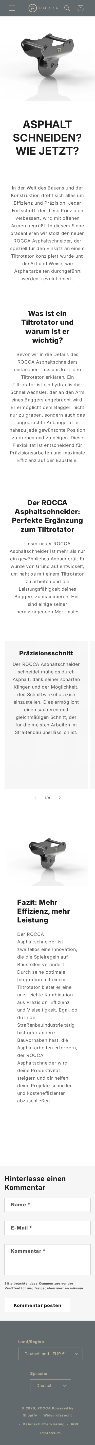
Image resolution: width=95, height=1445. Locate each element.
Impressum (50, 1433)
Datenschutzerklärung (44, 1424)
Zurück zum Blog (51, 1146)
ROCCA (44, 1408)
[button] (12, 8)
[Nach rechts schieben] (59, 797)
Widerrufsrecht (57, 1415)
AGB (75, 1424)
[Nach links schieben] (35, 797)
